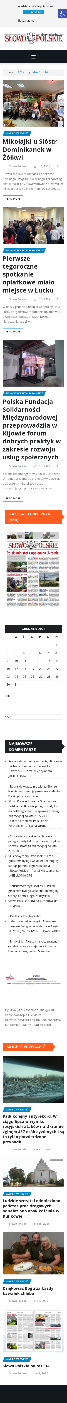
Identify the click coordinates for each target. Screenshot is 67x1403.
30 (8, 684)
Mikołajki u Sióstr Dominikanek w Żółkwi (30, 149)
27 (40, 677)
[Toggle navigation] (33, 56)
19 (32, 669)
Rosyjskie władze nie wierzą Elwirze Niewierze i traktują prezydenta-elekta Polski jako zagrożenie (34, 791)
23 (8, 677)
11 (24, 661)
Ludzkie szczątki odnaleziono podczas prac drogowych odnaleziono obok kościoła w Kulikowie (31, 1208)
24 (16, 677)
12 (32, 661)
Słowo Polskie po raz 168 (27, 1365)
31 (16, 684)
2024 (21, 72)
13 (40, 661)
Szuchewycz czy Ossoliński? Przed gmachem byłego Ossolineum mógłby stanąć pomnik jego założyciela (33, 891)
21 (48, 669)
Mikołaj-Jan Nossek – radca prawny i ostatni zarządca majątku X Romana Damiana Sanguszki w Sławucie (33, 946)
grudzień (34, 72)
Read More (13, 198)
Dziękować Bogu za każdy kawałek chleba (28, 1290)
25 (24, 677)
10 (46, 72)
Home (9, 72)
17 (16, 669)
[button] (62, 13)
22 (57, 669)
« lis (7, 696)
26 (32, 677)
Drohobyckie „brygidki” (25, 916)
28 (48, 677)
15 (57, 661)
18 (24, 669)
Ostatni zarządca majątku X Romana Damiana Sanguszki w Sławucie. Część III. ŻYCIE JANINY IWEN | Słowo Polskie (34, 926)
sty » (8, 717)
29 (57, 677)
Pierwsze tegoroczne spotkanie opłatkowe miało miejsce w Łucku (29, 274)
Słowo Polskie (18, 166)
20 (40, 669)
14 (48, 661)
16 (8, 669)
